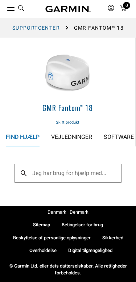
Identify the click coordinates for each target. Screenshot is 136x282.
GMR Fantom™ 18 (67, 107)
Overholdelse (43, 250)
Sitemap (41, 224)
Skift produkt (67, 122)
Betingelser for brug (82, 224)
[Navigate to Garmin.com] (68, 9)
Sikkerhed (112, 237)
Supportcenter (36, 28)
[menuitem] (21, 9)
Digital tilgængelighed (90, 250)
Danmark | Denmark (68, 212)
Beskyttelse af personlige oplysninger (52, 237)
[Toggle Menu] (4, 7)
